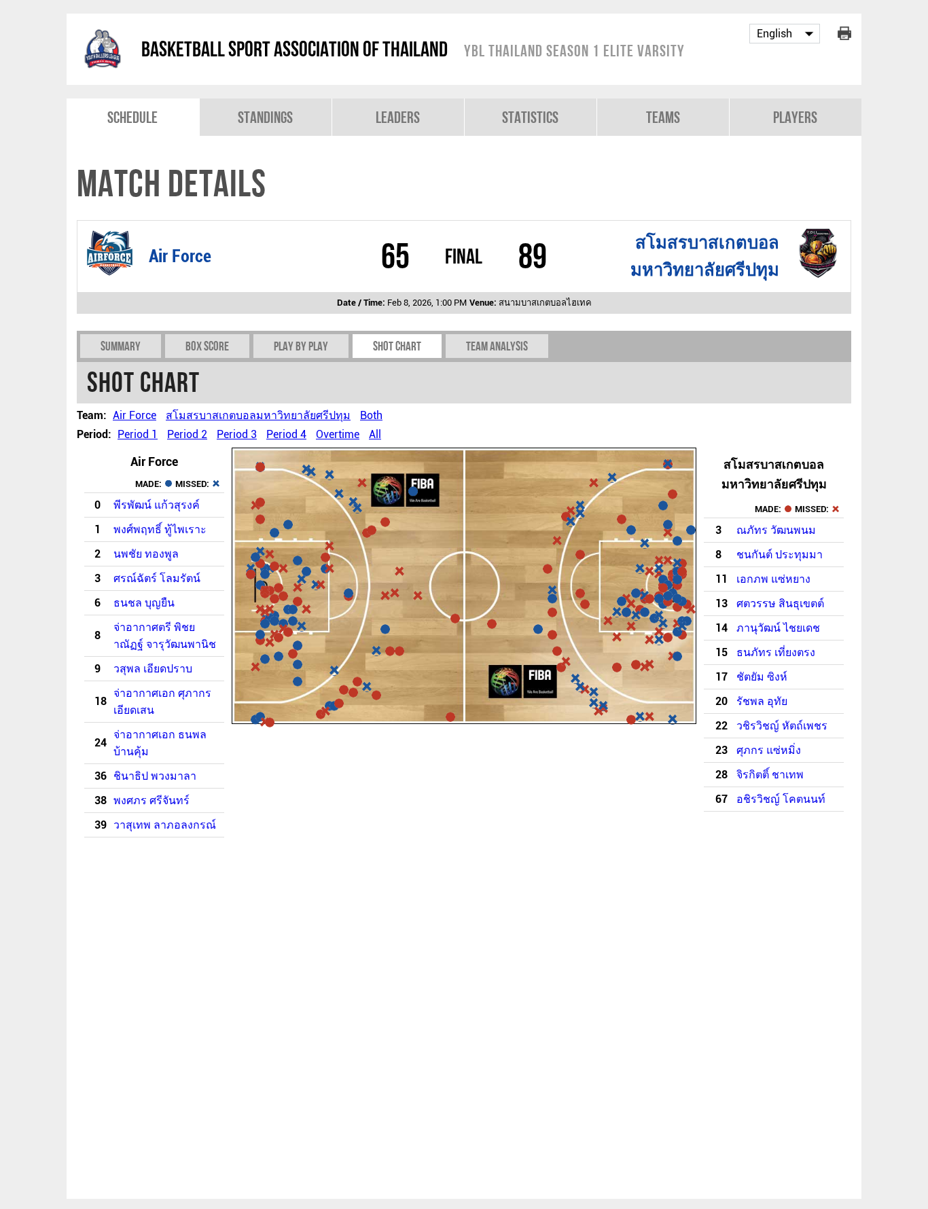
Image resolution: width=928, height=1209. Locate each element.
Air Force (180, 256)
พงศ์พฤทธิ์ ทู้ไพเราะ (160, 529)
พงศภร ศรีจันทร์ (151, 800)
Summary (121, 346)
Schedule (132, 117)
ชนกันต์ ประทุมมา (779, 554)
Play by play (301, 346)
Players (795, 117)
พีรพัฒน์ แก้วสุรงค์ (156, 505)
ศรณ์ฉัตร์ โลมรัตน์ (156, 578)
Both (371, 415)
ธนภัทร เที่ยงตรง (775, 652)
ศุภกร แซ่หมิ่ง (768, 750)
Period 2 (187, 434)
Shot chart (397, 346)
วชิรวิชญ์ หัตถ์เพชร (781, 725)
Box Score (207, 346)
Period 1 (138, 434)
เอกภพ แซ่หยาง (773, 579)
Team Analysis (497, 346)
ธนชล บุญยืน (144, 602)
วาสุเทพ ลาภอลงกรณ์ (164, 824)
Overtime (337, 434)
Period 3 (237, 434)
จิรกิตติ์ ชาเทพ (770, 774)
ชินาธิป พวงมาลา (154, 776)
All (375, 434)
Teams (663, 117)
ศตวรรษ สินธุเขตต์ (780, 603)
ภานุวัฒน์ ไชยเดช (778, 627)
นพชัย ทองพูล (146, 553)
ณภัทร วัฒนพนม (776, 530)
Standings (265, 117)
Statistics (530, 117)
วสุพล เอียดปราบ (152, 668)
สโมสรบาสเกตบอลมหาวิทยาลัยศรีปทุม (258, 415)
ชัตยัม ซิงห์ (761, 676)
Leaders (398, 117)
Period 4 (286, 434)
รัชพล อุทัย (761, 701)
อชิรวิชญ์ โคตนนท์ (780, 799)
